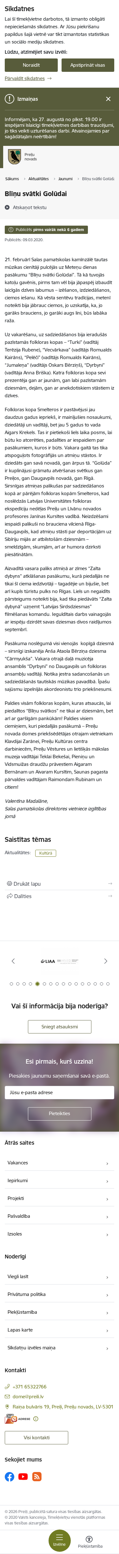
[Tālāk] (106, 961)
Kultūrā (45, 853)
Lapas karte (20, 1330)
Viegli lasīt (18, 1276)
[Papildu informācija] (35, 1418)
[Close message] (108, 99)
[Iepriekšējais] (13, 961)
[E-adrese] (17, 1419)
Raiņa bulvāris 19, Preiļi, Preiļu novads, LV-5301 (63, 1407)
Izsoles (15, 1234)
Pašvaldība (19, 1216)
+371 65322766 (30, 1387)
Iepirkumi (18, 1180)
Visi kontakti (37, 1438)
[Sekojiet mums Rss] (37, 1476)
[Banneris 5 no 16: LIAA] (60, 961)
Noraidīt (31, 65)
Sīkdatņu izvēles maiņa (32, 1348)
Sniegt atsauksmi (60, 1027)
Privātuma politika (27, 1294)
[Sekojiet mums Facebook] (9, 1477)
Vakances (18, 1163)
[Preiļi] (37, 164)
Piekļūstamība (22, 1312)
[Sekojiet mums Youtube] (23, 1476)
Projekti (16, 1198)
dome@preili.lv (28, 1397)
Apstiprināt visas (87, 65)
